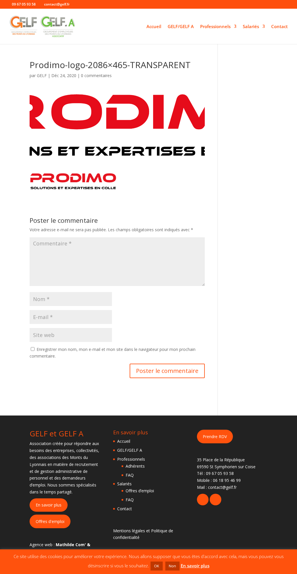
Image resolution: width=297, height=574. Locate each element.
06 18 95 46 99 (227, 480)
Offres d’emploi (140, 490)
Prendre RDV (215, 436)
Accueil (153, 26)
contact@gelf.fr (222, 487)
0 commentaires (96, 75)
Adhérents (135, 466)
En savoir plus (48, 505)
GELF (42, 75)
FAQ (130, 475)
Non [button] (172, 565)
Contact (279, 26)
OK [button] (156, 565)
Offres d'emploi (50, 521)
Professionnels (215, 26)
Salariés (251, 26)
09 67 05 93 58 (220, 473)
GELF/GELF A (181, 26)
